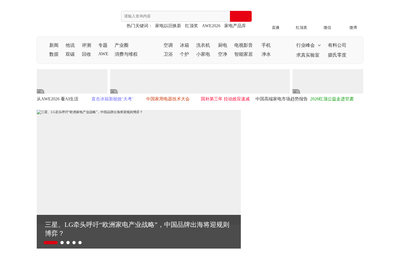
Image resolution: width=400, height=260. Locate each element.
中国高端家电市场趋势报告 (282, 99)
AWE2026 (211, 25)
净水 (266, 54)
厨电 (222, 45)
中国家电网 (58, 19)
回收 (86, 54)
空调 (168, 45)
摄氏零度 (337, 55)
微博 (353, 28)
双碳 (70, 54)
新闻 (54, 45)
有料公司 (337, 45)
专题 (102, 45)
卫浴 (168, 54)
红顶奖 (191, 25)
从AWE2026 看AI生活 (57, 99)
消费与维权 (126, 54)
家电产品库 (235, 25)
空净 (222, 54)
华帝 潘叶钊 (311, 177)
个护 (184, 54)
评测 (86, 45)
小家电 (203, 54)
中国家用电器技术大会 (168, 99)
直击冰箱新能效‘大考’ (112, 99)
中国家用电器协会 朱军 (323, 215)
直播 (275, 28)
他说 (70, 45)
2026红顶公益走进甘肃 (332, 99)
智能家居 (243, 54)
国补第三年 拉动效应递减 (225, 99)
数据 (54, 54)
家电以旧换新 (168, 25)
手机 (266, 45)
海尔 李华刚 (311, 139)
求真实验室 (307, 55)
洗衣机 (203, 45)
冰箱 (184, 45)
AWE (103, 53)
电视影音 (243, 45)
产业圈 (121, 45)
